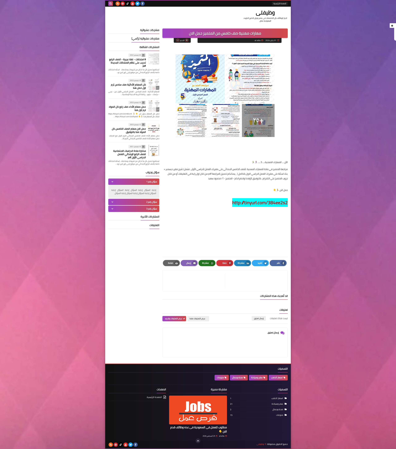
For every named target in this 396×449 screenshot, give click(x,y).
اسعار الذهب (277, 377)
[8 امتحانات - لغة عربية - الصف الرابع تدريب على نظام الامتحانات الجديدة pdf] (153, 58)
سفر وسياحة (257, 377)
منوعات (220, 377)
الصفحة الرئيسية (279, 3)
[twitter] (137, 3)
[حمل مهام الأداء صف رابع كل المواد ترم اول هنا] (153, 106)
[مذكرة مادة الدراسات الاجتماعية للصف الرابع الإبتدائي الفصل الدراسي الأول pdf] (153, 150)
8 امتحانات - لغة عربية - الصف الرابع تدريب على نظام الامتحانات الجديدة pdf (127, 62)
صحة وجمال (237, 377)
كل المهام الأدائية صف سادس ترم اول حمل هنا (128, 86)
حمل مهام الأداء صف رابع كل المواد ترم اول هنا (127, 108)
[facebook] (142, 3)
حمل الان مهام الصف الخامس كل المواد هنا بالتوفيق (129, 130)
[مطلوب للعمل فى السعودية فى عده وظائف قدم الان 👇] (198, 410)
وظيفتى (265, 12)
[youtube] (132, 3)
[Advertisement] (225, 229)
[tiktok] (127, 3)
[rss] (118, 3)
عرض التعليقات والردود (173, 318)
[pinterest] (123, 3)
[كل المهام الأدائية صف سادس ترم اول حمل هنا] (153, 84)
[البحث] (110, 3)
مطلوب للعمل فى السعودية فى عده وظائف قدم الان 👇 (198, 429)
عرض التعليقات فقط (197, 318)
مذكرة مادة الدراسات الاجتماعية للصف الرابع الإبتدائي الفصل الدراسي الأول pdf (129, 154)
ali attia (221, 436)
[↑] (198, 440)
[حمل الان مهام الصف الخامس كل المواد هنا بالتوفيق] (153, 128)
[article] (195, 280)
